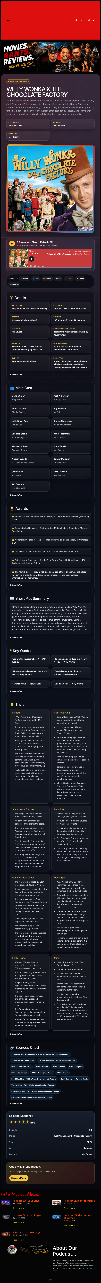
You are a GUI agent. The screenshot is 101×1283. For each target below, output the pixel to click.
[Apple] (94, 20)
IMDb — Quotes (59, 1067)
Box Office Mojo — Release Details (74, 1079)
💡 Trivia (80, 278)
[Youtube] (81, 20)
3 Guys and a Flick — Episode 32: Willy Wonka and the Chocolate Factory (40, 1054)
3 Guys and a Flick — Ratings (22, 1060)
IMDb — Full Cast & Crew (21, 1067)
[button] (8, 20)
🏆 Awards (47, 278)
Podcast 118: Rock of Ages (27, 1215)
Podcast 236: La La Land (26, 1200)
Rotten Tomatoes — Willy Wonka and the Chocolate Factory (35, 1091)
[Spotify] (89, 20)
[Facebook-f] (76, 20)
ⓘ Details (24, 278)
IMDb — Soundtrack (19, 1073)
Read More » (18, 1208)
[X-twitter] (85, 20)
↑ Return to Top (16, 374)
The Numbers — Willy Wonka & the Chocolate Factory (32, 1085)
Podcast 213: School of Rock (79, 1200)
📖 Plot (58, 278)
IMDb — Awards (42, 1067)
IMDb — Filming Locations (42, 1073)
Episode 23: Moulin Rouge (26, 1232)
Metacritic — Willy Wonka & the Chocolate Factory (31, 1097)
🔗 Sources (14, 284)
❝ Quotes (69, 278)
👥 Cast (36, 278)
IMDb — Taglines (76, 1067)
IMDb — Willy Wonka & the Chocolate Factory (57, 1060)
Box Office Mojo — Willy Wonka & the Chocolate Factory (33, 1079)
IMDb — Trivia (62, 1073)
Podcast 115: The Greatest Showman (78, 1216)
